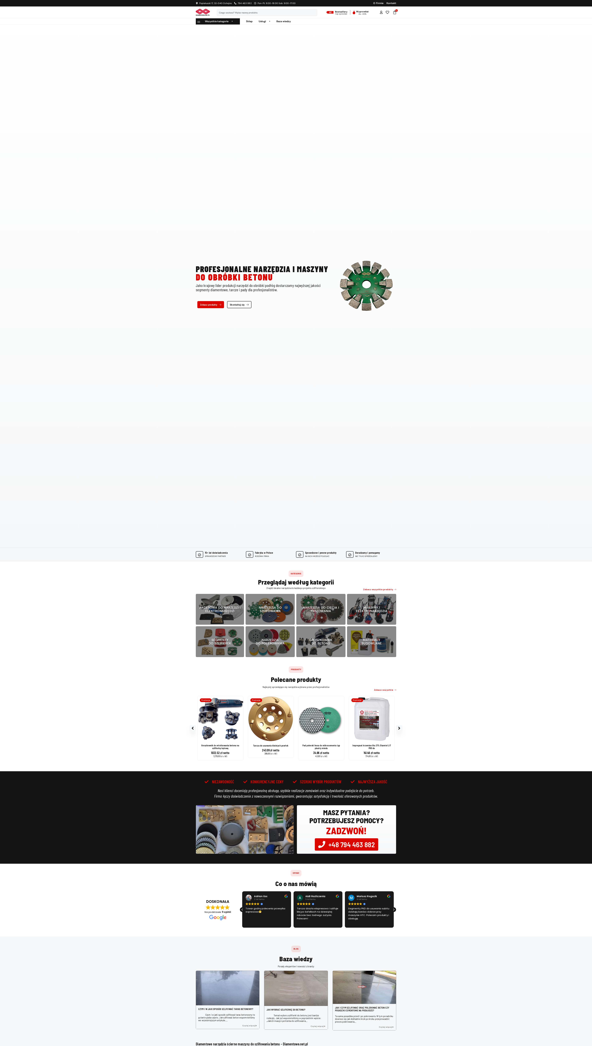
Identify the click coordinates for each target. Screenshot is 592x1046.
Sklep (249, 21)
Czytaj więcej (248, 1026)
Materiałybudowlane (372, 641)
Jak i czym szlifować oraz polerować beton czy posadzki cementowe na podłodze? (362, 1009)
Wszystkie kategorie (216, 21)
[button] (296, 573)
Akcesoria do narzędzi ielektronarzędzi (220, 609)
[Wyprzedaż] (354, 12)
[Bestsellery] (330, 12)
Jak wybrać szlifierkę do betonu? (286, 1009)
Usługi (262, 21)
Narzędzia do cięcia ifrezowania (321, 609)
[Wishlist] (387, 12)
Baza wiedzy (283, 21)
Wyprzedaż (362, 11)
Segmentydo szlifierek (220, 641)
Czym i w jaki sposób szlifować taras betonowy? (225, 1008)
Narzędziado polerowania (270, 641)
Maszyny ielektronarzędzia (371, 609)
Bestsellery (341, 11)
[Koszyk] (395, 12)
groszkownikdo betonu (321, 641)
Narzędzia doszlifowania (270, 609)
